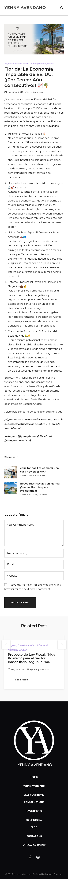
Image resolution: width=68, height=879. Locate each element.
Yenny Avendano (35, 92)
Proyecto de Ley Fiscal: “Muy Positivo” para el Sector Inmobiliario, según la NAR (31, 658)
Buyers (8, 63)
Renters (42, 63)
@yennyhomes (28, 436)
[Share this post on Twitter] (29, 457)
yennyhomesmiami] (18, 440)
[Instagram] (38, 857)
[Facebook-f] (30, 857)
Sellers (50, 63)
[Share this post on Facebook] (22, 457)
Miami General (29, 63)
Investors (17, 63)
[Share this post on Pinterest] (35, 457)
